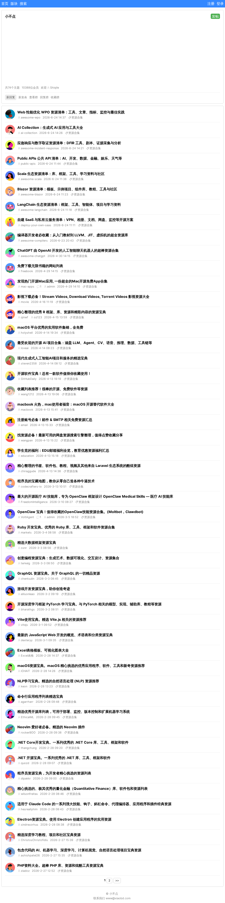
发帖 (215, 16)
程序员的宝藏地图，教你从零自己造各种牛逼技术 (56, 481)
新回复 (10, 97)
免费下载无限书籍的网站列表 (40, 266)
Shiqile (54, 87)
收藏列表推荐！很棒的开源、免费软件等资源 (52, 389)
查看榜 (33, 97)
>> (117, 880)
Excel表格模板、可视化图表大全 (43, 650)
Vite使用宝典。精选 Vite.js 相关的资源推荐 (51, 619)
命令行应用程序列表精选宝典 (40, 696)
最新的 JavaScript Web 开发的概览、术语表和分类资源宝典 (65, 635)
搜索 (23, 3)
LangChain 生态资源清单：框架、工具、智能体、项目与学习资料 (69, 204)
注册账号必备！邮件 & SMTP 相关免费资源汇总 (54, 419)
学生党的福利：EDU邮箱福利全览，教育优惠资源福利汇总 (63, 450)
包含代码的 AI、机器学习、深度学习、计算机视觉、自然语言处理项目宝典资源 (79, 850)
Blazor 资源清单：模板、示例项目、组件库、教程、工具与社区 (67, 189)
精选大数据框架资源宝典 (36, 542)
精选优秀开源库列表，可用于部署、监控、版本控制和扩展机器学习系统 (73, 711)
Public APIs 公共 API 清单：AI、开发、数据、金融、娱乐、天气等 (69, 158)
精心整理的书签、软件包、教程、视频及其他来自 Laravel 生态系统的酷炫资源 (79, 465)
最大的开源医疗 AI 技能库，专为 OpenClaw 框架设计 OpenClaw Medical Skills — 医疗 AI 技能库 (95, 496)
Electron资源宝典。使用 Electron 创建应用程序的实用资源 (64, 819)
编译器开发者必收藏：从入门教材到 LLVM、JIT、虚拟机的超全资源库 (72, 235)
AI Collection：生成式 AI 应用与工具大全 (50, 127)
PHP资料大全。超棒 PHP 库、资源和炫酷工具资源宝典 (60, 865)
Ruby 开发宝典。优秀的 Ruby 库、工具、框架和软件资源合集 (66, 527)
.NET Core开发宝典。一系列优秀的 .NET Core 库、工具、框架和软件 (73, 742)
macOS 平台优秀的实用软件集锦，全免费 (50, 327)
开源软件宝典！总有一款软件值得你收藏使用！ (54, 373)
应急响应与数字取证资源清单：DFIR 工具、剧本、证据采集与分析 (69, 143)
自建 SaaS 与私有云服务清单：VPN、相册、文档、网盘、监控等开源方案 (75, 219)
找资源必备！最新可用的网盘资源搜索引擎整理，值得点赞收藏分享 (70, 435)
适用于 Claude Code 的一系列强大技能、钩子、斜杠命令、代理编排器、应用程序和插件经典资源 (94, 804)
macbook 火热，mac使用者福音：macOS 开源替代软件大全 (65, 404)
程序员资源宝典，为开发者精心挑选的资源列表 (54, 773)
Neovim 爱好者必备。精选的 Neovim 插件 (51, 727)
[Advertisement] (112, 52)
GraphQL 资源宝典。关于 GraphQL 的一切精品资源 (58, 573)
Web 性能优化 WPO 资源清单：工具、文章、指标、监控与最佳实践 (71, 112)
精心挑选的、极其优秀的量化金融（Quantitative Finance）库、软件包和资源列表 (82, 788)
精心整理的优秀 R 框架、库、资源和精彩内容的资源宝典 (61, 312)
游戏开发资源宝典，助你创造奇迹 (43, 588)
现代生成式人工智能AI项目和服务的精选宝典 (52, 358)
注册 (210, 3)
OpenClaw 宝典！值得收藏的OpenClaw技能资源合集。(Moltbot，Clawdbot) (80, 512)
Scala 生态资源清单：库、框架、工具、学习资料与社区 (61, 173)
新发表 (22, 97)
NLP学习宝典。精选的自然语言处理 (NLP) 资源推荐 (58, 681)
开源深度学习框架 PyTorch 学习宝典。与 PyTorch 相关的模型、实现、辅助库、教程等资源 (89, 604)
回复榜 (44, 97)
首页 (4, 3)
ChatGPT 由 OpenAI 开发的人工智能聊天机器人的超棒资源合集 (68, 250)
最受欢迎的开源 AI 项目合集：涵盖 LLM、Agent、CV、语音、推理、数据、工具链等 (84, 342)
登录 (220, 3)
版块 (14, 3)
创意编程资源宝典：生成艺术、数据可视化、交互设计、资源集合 (68, 558)
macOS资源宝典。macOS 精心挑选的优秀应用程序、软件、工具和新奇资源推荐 (81, 665)
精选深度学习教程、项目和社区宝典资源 (49, 834)
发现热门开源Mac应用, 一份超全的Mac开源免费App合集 (62, 281)
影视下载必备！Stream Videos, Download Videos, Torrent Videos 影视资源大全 (83, 296)
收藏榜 (55, 97)
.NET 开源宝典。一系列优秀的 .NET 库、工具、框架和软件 (64, 758)
